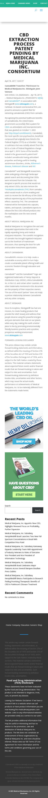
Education (25, 625)
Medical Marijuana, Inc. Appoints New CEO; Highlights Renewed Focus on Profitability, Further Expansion (23, 526)
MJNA (40, 98)
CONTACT (44, 3)
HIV (33, 166)
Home (8, 625)
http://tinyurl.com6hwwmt (20, 133)
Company (16, 625)
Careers (33, 625)
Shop (40, 625)
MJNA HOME (10, 3)
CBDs (7, 127)
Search (7, 506)
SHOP (35, 3)
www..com (24, 104)
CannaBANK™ (14, 101)
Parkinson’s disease (20, 166)
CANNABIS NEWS (24, 3)
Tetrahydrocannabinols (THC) (17, 189)
